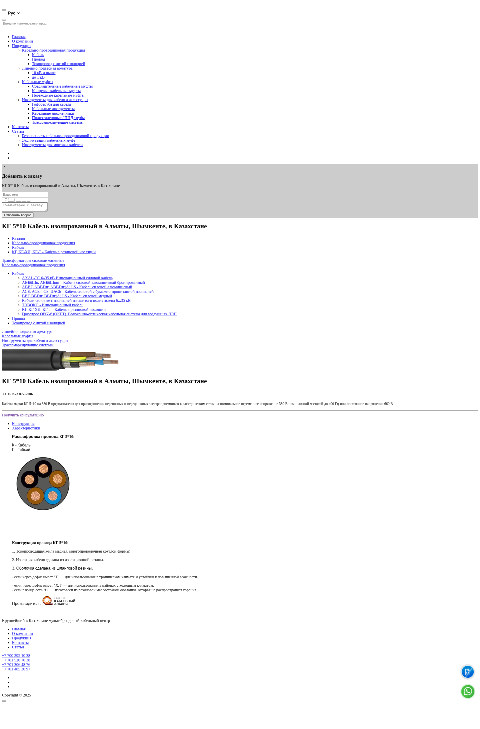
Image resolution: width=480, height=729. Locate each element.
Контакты (20, 127)
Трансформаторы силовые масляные (33, 260)
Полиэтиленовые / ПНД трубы (58, 118)
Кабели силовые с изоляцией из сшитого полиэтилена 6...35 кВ (76, 300)
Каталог (19, 238)
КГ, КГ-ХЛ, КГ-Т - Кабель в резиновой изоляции (54, 252)
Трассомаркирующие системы (58, 122)
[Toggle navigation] (4, 10)
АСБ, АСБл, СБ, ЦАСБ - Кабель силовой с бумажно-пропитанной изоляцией (88, 291)
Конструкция (23, 423)
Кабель (38, 55)
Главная (19, 37)
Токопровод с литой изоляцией (58, 64)
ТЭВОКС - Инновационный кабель (52, 305)
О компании (22, 41)
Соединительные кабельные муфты (62, 86)
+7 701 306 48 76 (16, 664)
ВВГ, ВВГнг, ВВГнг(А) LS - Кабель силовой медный (67, 296)
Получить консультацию (23, 415)
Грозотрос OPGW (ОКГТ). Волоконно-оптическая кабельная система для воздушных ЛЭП (99, 314)
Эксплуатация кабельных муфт (48, 140)
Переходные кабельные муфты (58, 95)
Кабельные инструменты (53, 109)
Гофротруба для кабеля (51, 104)
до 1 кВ (38, 77)
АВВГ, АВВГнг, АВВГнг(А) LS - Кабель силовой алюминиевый (77, 287)
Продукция (21, 46)
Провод (38, 59)
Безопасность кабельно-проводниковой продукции (65, 136)
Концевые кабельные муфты (56, 91)
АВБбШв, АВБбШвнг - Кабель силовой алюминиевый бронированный (83, 282)
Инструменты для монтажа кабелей (52, 145)
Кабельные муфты (37, 82)
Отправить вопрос (18, 215)
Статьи (18, 131)
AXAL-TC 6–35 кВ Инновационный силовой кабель (67, 278)
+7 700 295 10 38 (16, 655)
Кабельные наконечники (53, 113)
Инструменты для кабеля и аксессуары (55, 100)
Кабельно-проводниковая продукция (53, 50)
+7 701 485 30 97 (16, 669)
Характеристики (26, 428)
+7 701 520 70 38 (16, 660)
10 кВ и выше (44, 73)
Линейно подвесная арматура (47, 68)
